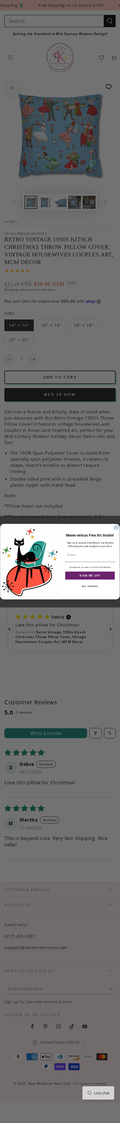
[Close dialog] (116, 527)
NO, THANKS (90, 586)
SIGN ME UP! (90, 575)
